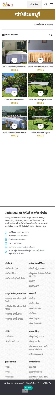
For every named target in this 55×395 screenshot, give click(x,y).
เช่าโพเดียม (9, 376)
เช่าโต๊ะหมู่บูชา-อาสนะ (37, 268)
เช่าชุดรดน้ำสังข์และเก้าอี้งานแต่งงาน (40, 275)
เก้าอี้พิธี (32, 298)
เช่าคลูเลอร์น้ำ (34, 341)
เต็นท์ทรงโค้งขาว (11, 273)
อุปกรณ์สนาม (10, 361)
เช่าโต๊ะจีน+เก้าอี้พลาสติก (14, 318)
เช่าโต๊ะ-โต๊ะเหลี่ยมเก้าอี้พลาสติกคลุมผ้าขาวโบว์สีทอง (14, 133)
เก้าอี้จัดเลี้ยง (34, 303)
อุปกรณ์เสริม (34, 361)
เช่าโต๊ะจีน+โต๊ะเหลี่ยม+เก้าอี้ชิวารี (15, 300)
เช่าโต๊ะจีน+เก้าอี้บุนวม (13, 313)
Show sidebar (11, 35)
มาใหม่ (36, 4)
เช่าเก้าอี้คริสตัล (35, 308)
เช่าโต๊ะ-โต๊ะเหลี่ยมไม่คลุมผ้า (41, 132)
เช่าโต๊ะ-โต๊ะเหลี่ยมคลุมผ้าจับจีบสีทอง (40, 66)
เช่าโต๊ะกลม (9, 336)
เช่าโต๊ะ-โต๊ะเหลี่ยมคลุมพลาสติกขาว (40, 99)
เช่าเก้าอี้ (32, 293)
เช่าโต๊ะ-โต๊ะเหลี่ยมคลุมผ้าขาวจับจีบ (14, 67)
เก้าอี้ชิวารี (33, 313)
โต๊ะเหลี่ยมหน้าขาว (12, 341)
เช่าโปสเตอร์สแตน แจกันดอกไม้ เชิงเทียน (38, 348)
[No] (25, 391)
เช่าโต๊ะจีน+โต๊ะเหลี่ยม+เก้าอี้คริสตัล (15, 308)
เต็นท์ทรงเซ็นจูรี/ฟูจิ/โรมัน (15, 278)
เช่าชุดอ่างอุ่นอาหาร (36, 336)
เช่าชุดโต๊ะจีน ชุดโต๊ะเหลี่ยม (15, 293)
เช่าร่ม (7, 371)
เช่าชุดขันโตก (34, 285)
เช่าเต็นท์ (8, 263)
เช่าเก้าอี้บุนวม (34, 318)
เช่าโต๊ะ (7, 331)
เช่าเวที (7, 366)
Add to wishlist (14, 60)
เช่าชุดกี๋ (32, 280)
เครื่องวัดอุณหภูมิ (36, 354)
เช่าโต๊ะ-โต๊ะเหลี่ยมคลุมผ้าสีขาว (14, 99)
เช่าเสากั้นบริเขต (35, 371)
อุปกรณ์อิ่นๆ (34, 331)
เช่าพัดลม (32, 366)
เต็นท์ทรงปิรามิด (11, 268)
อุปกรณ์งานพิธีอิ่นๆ (37, 263)
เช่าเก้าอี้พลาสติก (35, 323)
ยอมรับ (28, 388)
